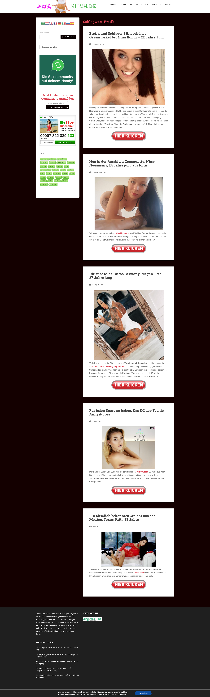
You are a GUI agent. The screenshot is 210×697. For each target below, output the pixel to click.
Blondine (53, 184)
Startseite (113, 4)
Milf (67, 166)
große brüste (45, 170)
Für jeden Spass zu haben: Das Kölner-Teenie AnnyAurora (126, 412)
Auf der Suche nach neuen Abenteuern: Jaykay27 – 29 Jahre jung (57, 662)
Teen (49, 173)
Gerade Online (126, 4)
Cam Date (168, 4)
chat (72, 173)
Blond (44, 166)
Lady (52, 162)
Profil (43, 181)
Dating (44, 184)
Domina (51, 177)
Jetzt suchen (68, 37)
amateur (71, 162)
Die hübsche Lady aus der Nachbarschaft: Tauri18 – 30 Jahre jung (57, 676)
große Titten (62, 159)
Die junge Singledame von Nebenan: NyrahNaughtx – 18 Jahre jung (57, 655)
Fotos (57, 181)
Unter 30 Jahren (142, 4)
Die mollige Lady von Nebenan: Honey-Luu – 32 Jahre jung (57, 648)
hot (43, 173)
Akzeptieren (143, 693)
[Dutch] (47, 23)
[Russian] (68, 23)
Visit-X (60, 166)
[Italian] (64, 23)
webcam (44, 159)
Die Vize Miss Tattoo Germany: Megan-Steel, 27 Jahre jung (126, 276)
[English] (51, 23)
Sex (50, 181)
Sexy (65, 173)
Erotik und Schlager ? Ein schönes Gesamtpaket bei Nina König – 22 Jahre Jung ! (127, 35)
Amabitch (61, 162)
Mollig (64, 181)
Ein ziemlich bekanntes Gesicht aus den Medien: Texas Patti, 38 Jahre (122, 518)
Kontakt (57, 173)
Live (63, 170)
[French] (55, 23)
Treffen (55, 170)
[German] (60, 23)
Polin (43, 177)
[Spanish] (72, 23)
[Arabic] (43, 23)
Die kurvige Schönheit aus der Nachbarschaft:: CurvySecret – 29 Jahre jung (54, 669)
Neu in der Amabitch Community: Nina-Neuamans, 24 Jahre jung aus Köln (122, 163)
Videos (71, 170)
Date (58, 177)
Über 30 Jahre (157, 4)
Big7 (52, 159)
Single (52, 166)
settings (122, 694)
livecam (44, 162)
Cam (65, 177)
